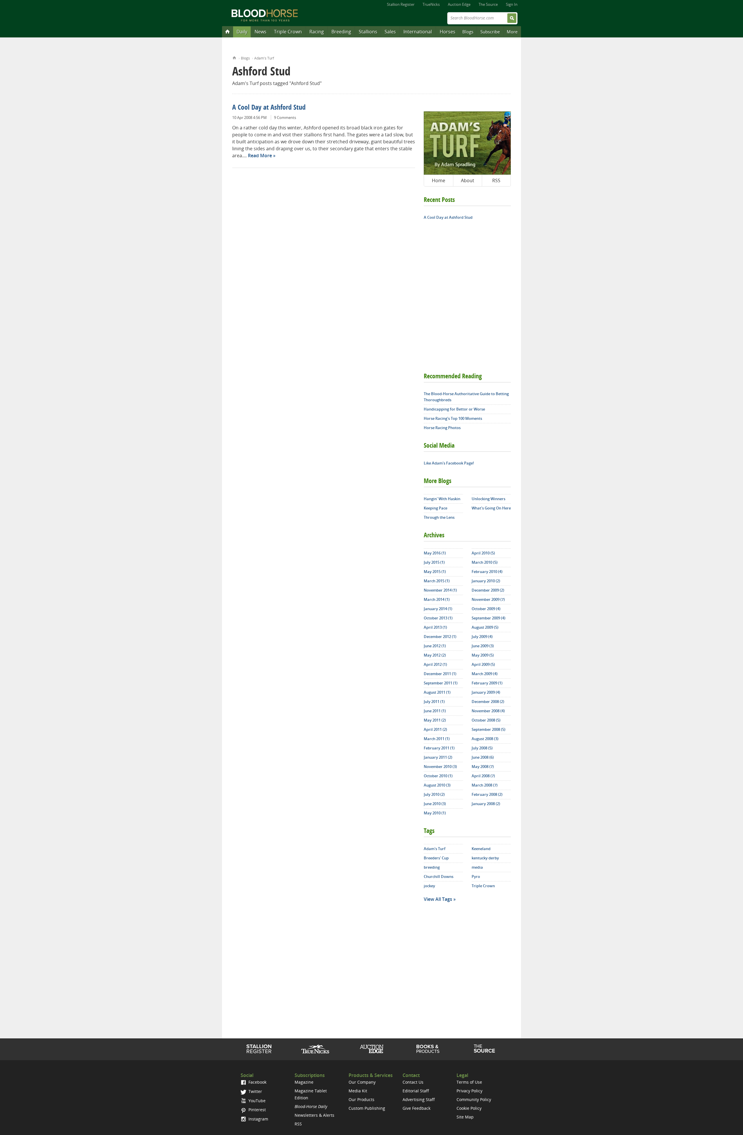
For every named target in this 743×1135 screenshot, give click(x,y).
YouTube (256, 1100)
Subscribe (490, 32)
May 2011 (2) (435, 720)
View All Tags (438, 899)
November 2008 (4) (488, 710)
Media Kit (358, 1091)
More (512, 32)
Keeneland (481, 848)
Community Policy (474, 1099)
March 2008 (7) (484, 785)
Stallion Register (400, 4)
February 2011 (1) (439, 748)
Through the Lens (439, 517)
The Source (488, 4)
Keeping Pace (435, 508)
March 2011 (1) (437, 738)
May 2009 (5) (483, 655)
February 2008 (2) (487, 794)
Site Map (465, 1117)
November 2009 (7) (488, 599)
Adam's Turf (264, 58)
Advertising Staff (419, 1099)
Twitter (254, 1091)
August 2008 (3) (485, 738)
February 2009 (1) (487, 683)
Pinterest (256, 1109)
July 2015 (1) (434, 562)
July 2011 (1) (434, 701)
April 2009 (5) (483, 664)
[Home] (227, 31)
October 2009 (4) (486, 608)
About (467, 180)
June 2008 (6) (483, 757)
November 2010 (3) (440, 766)
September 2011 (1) (440, 683)
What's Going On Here (491, 508)
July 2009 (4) (482, 636)
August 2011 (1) (437, 692)
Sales (390, 31)
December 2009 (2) (488, 590)
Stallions (368, 31)
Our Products (361, 1099)
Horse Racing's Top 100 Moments (453, 418)
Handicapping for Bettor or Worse (454, 409)
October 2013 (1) (438, 618)
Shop (427, 1049)
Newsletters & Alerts (314, 1115)
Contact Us (413, 1082)
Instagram (257, 1119)
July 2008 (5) (482, 748)
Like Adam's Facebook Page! (449, 463)
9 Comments (285, 117)
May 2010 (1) (435, 813)
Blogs (467, 32)
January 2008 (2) (486, 803)
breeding (432, 867)
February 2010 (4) (487, 571)
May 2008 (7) (483, 766)
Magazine (304, 1082)
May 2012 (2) (435, 655)
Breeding (341, 31)
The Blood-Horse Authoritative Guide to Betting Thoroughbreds (466, 396)
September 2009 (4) (488, 618)
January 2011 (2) (438, 757)
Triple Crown (288, 31)
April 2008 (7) (483, 775)
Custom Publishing (367, 1108)
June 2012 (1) (435, 645)
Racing (316, 31)
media (477, 867)
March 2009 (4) (484, 673)
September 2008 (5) (488, 729)
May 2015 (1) (435, 571)
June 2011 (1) (435, 710)
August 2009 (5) (485, 627)
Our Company (362, 1082)
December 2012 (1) (440, 636)
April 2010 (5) (483, 553)
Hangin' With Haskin (442, 498)
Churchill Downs (438, 876)
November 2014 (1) (440, 590)
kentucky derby (485, 858)
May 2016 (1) (435, 553)
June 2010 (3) (435, 803)
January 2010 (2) (486, 580)
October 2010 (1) (438, 775)
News (260, 31)
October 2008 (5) (486, 720)
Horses (447, 31)
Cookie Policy (469, 1108)
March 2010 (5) (484, 562)
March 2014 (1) (437, 599)
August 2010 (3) (437, 785)
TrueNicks (431, 4)
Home (234, 57)
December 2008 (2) (488, 701)
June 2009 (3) (483, 645)
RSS (496, 180)
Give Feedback (416, 1108)
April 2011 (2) (435, 729)
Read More (260, 155)
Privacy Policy (469, 1091)
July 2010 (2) (434, 794)
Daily (242, 31)
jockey (429, 885)
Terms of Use (469, 1082)
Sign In (511, 4)
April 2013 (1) (435, 627)
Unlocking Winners (488, 498)
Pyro (476, 876)
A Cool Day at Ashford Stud (269, 107)
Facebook (256, 1082)
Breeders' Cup (436, 858)
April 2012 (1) (435, 664)
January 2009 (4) (486, 692)
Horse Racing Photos (442, 427)
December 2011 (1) (440, 673)
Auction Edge (459, 4)
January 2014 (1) (438, 608)
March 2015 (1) (437, 580)
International (417, 31)
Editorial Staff (416, 1091)
